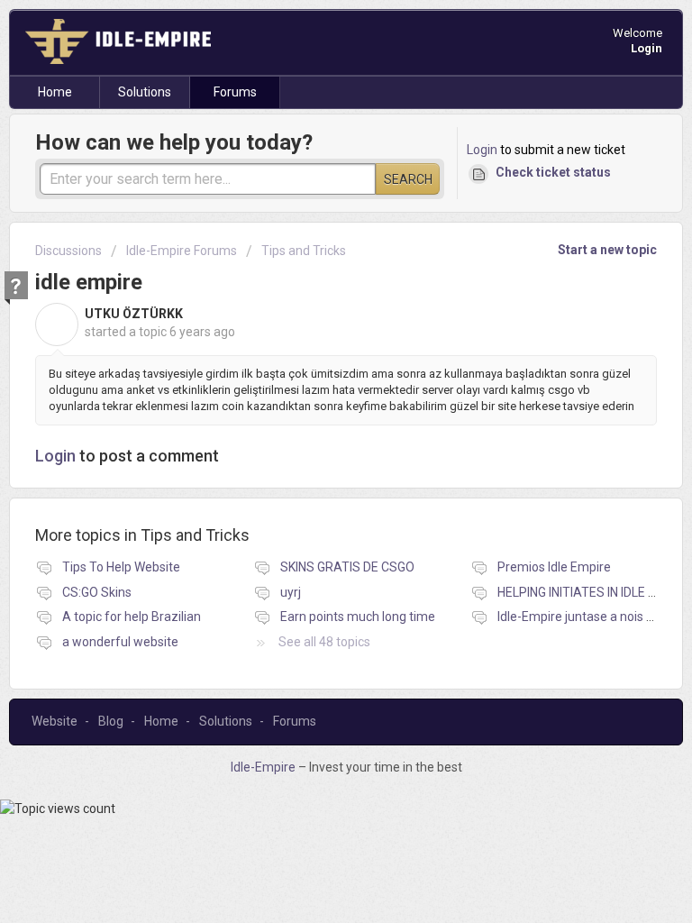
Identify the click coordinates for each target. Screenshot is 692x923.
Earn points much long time (357, 616)
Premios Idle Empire (554, 567)
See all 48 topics (324, 642)
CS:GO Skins (97, 592)
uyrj (290, 592)
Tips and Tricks (303, 250)
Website (54, 721)
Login (482, 149)
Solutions (144, 92)
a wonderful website (120, 642)
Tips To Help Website (121, 567)
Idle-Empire (264, 767)
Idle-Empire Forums (181, 250)
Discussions (68, 250)
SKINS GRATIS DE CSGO (347, 567)
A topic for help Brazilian (131, 616)
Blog (110, 721)
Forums (235, 92)
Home (55, 92)
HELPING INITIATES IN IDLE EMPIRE (594, 592)
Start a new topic (607, 249)
